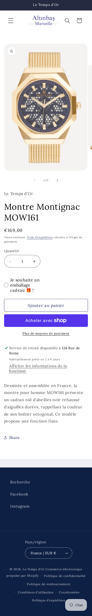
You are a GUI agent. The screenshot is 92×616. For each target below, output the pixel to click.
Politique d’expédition (48, 600)
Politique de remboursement (48, 584)
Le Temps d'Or (34, 569)
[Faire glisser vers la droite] (57, 180)
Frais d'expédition (40, 237)
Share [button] (14, 437)
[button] (11, 20)
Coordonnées (69, 592)
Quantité (11, 251)
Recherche (20, 482)
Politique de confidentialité (65, 576)
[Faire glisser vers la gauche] (34, 180)
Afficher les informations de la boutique (38, 368)
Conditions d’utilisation (36, 592)
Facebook (19, 494)
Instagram (20, 506)
